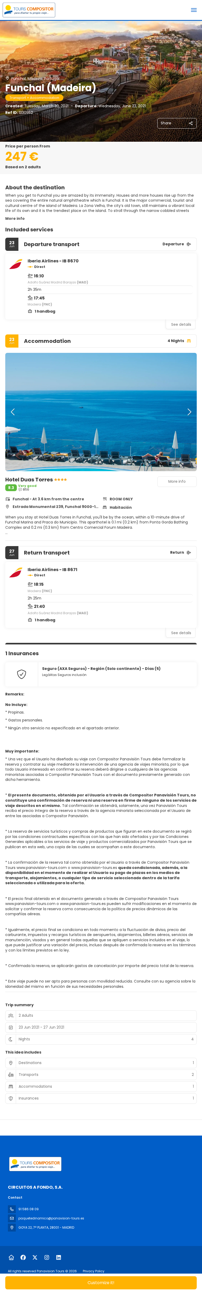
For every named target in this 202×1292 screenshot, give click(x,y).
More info (15, 218)
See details (181, 324)
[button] (13, 412)
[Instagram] (46, 1257)
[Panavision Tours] (35, 1164)
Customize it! (101, 1283)
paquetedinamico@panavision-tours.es (51, 1218)
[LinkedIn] (58, 1257)
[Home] (11, 1257)
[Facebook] (23, 1257)
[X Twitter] (35, 1257)
